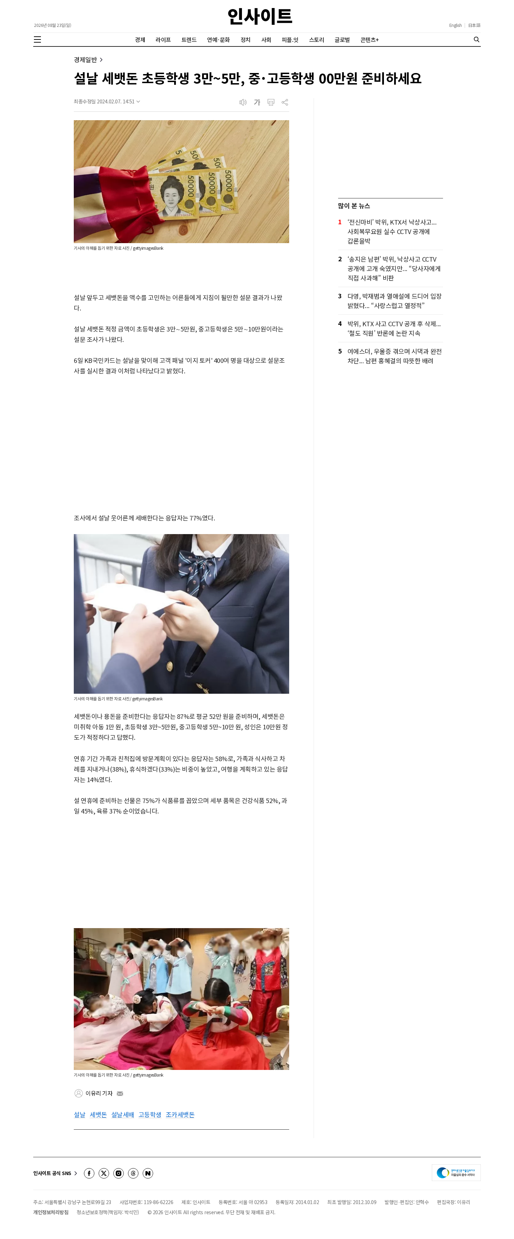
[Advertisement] (181, 450)
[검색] (476, 39)
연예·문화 (218, 39)
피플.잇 (290, 39)
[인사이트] (260, 16)
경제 (140, 39)
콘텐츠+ (369, 39)
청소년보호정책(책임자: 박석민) (108, 1212)
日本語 (474, 25)
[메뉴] (37, 39)
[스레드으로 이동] (133, 1173)
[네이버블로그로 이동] (148, 1173)
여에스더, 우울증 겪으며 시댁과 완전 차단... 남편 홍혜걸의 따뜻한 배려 (395, 356)
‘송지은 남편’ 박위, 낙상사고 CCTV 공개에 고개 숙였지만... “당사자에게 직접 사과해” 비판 (394, 268)
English (455, 25)
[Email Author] (119, 1093)
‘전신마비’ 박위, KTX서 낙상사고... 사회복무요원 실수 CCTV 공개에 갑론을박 (392, 231)
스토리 (316, 39)
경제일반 (85, 59)
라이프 (163, 39)
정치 (246, 39)
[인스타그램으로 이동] (118, 1173)
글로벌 (342, 39)
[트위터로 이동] (104, 1173)
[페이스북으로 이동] (89, 1173)
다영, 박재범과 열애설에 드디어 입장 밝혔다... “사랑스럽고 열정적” (395, 300)
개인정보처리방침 (50, 1212)
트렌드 (189, 39)
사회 (266, 39)
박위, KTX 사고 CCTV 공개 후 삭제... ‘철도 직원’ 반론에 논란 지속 (394, 328)
